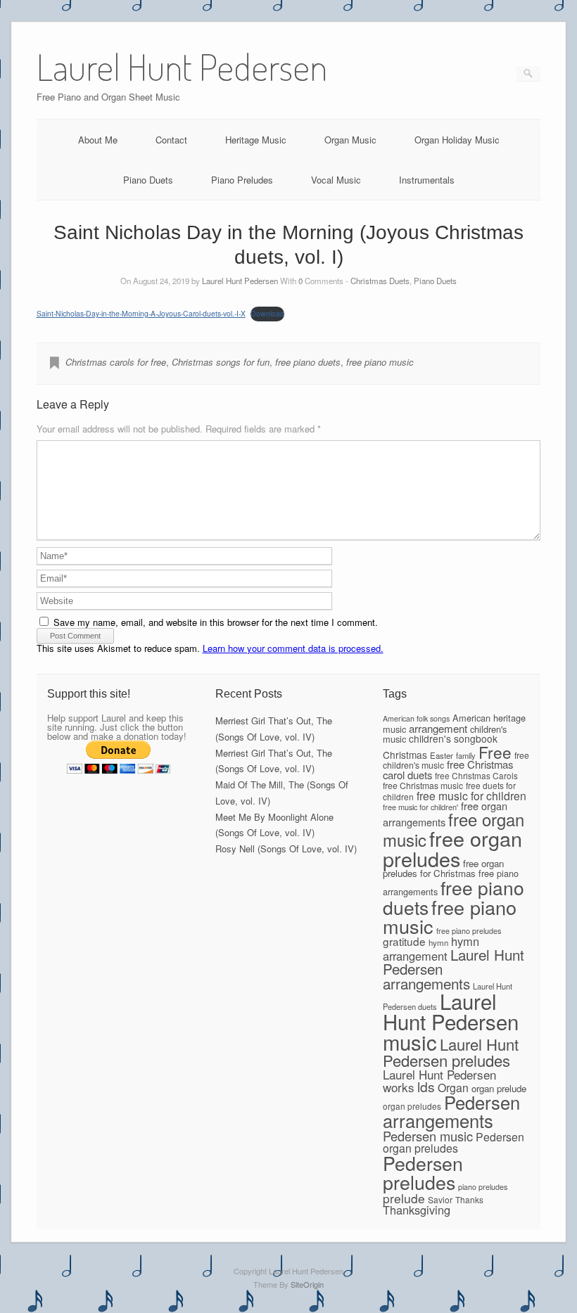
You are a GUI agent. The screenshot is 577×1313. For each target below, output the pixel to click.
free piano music (380, 362)
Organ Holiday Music (457, 139)
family (466, 755)
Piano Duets (148, 179)
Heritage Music (255, 139)
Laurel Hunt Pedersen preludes (451, 1051)
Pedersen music (428, 1136)
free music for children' (420, 806)
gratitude (404, 941)
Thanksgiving (416, 1209)
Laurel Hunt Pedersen (240, 280)
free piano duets (308, 362)
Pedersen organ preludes (453, 1142)
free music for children (471, 795)
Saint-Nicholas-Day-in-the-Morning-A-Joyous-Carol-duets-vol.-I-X (141, 313)
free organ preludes (452, 848)
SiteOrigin (307, 1284)
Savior (440, 1199)
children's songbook (453, 738)
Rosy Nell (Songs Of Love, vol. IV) (286, 848)
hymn (438, 942)
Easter (441, 755)
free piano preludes (468, 930)
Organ (453, 1088)
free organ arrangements (445, 813)
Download (267, 313)
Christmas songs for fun (221, 362)
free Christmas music (423, 785)
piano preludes (482, 1186)
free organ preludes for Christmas (443, 868)
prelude (404, 1198)
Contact (171, 139)
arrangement (438, 728)
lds (426, 1086)
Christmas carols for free (115, 362)
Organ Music (350, 139)
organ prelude (498, 1088)
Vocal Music (336, 179)
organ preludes (412, 1106)
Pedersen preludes (423, 1172)
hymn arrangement (431, 948)
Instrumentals (427, 179)
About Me (98, 139)
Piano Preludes (242, 179)
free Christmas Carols (476, 775)
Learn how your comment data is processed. (293, 648)
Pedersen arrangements (451, 1111)
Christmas (405, 755)
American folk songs (416, 718)
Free (495, 752)
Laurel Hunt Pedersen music (451, 1021)
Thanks (469, 1199)
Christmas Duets (380, 280)
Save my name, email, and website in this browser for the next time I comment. (215, 622)
